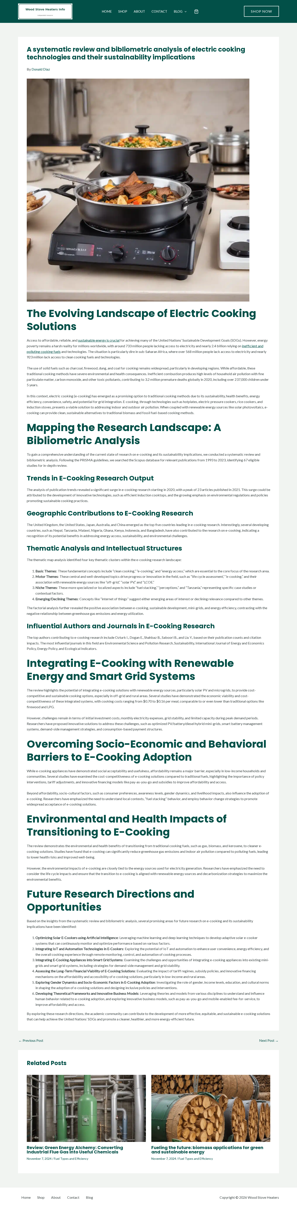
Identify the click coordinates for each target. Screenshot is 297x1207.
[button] (184, 11)
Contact (159, 11)
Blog (178, 11)
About (139, 11)
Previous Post (30, 1040)
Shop (122, 11)
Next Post (269, 1040)
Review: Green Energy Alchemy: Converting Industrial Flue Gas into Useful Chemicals (75, 1150)
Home (107, 11)
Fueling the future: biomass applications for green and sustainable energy (207, 1150)
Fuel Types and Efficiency (71, 1158)
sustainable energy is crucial (99, 340)
